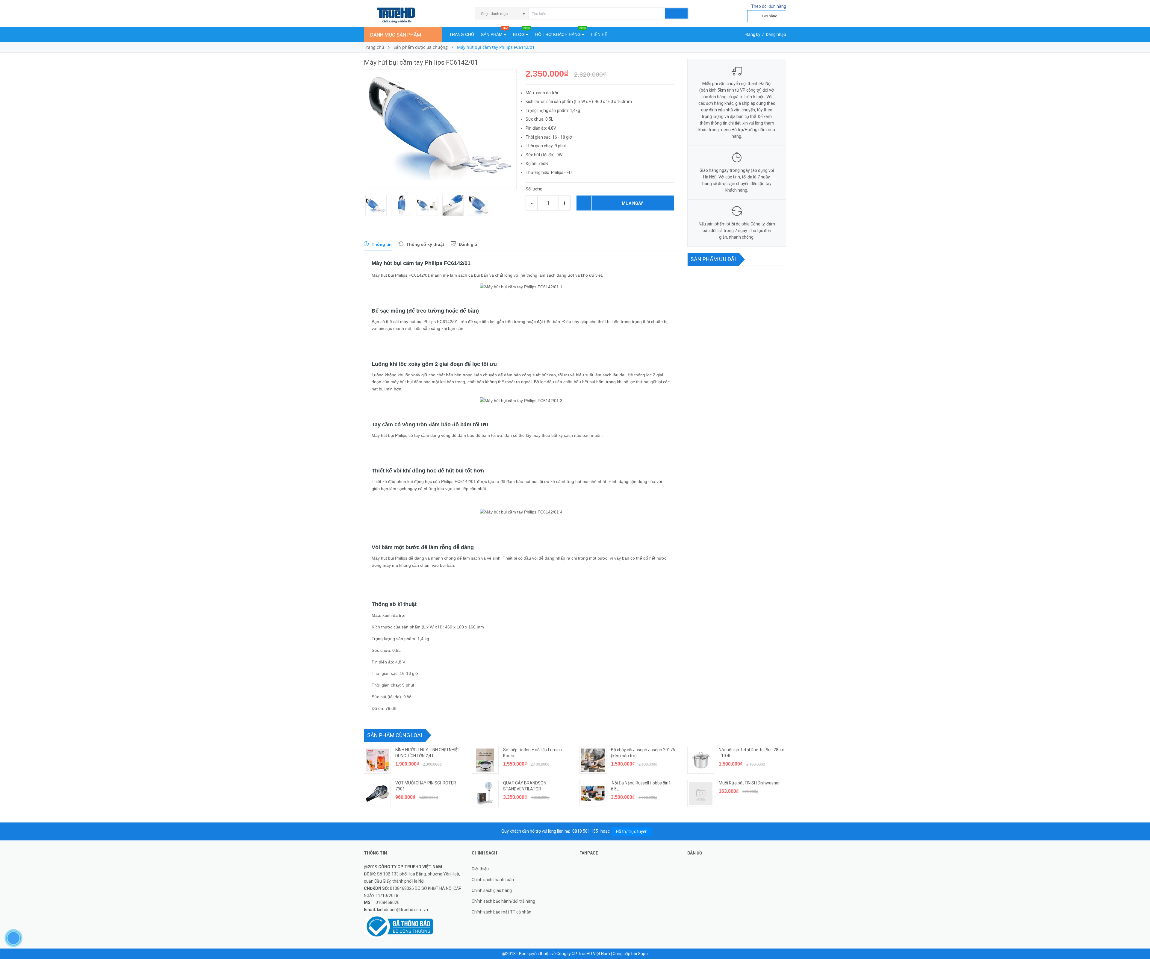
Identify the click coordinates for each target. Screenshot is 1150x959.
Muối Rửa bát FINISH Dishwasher (749, 783)
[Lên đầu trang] (1140, 941)
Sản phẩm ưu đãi (713, 259)
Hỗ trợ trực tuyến (631, 831)
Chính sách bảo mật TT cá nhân (501, 912)
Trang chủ (461, 34)
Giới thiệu (480, 868)
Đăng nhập (776, 34)
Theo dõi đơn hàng (768, 6)
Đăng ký (752, 34)
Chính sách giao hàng (492, 890)
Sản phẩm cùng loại (394, 735)
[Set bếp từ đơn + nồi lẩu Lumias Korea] (485, 760)
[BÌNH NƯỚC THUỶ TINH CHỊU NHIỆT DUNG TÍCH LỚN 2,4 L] (377, 760)
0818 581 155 (585, 831)
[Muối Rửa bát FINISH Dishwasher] (700, 793)
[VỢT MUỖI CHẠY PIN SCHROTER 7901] (377, 793)
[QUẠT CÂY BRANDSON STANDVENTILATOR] (485, 793)
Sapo (643, 953)
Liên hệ (599, 34)
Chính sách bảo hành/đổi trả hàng (503, 901)
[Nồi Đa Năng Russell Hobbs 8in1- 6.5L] (592, 793)
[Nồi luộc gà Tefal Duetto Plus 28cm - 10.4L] (700, 760)
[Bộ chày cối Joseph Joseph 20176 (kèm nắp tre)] (592, 760)
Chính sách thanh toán (493, 879)
